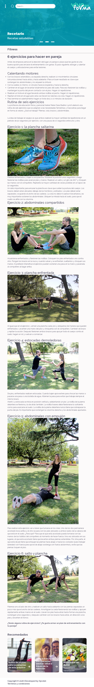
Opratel (42, 681)
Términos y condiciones (18, 684)
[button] (41, 41)
